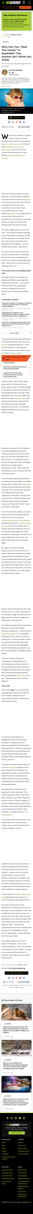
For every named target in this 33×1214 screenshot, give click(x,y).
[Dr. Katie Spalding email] (13, 72)
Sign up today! (16, 1133)
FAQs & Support (23, 1154)
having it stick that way (10, 144)
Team (3, 1145)
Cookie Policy (22, 1173)
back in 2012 (16, 353)
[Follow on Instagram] (15, 1118)
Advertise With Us (24, 1151)
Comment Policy (7, 1175)
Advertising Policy (24, 1178)
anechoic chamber (8, 634)
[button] (29, 2)
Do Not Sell (21, 1191)
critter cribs (15, 213)
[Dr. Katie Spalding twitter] (10, 72)
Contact (20, 1142)
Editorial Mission (7, 1170)
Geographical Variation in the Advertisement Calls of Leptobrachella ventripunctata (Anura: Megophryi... (16, 314)
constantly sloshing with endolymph (15, 520)
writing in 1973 (20, 398)
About (4, 1148)
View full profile (5, 86)
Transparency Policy (8, 1178)
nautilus (13, 767)
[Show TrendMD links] (30, 333)
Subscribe (5, 1154)
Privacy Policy (22, 1175)
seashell (27, 199)
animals (8, 1023)
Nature (6, 42)
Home (4, 1142)
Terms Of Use (22, 1170)
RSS (30, 1202)
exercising (26, 484)
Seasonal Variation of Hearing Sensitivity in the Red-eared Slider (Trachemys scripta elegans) (17, 304)
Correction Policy (7, 1173)
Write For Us (22, 1145)
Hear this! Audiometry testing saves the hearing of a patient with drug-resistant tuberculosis (16, 324)
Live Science (21, 675)
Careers (4, 1151)
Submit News (22, 1148)
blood (3, 345)
